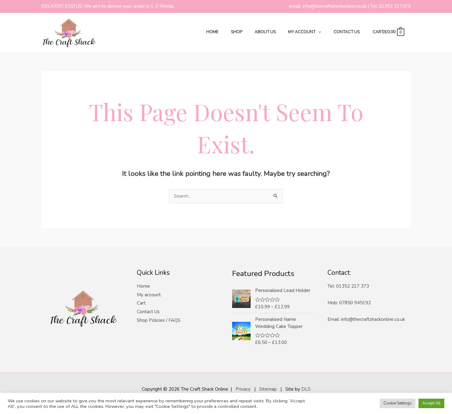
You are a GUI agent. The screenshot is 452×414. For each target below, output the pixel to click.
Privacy (243, 389)
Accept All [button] (431, 403)
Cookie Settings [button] (397, 403)
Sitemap (268, 389)
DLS (306, 389)
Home (143, 286)
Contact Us (148, 312)
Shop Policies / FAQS (158, 320)
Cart (141, 303)
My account (149, 295)
